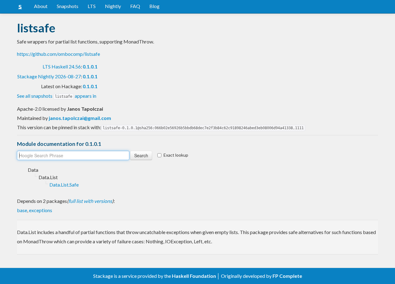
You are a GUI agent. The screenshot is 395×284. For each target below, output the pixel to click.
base (22, 210)
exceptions (40, 210)
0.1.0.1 (90, 66)
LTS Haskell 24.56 (62, 66)
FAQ (135, 6)
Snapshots (67, 6)
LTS (92, 6)
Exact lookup (176, 155)
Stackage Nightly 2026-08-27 (49, 76)
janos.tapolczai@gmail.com (80, 118)
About (41, 6)
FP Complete (287, 276)
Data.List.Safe (64, 184)
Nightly (113, 6)
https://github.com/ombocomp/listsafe (58, 54)
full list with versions (90, 201)
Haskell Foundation (194, 276)
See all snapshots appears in (56, 96)
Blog (154, 6)
